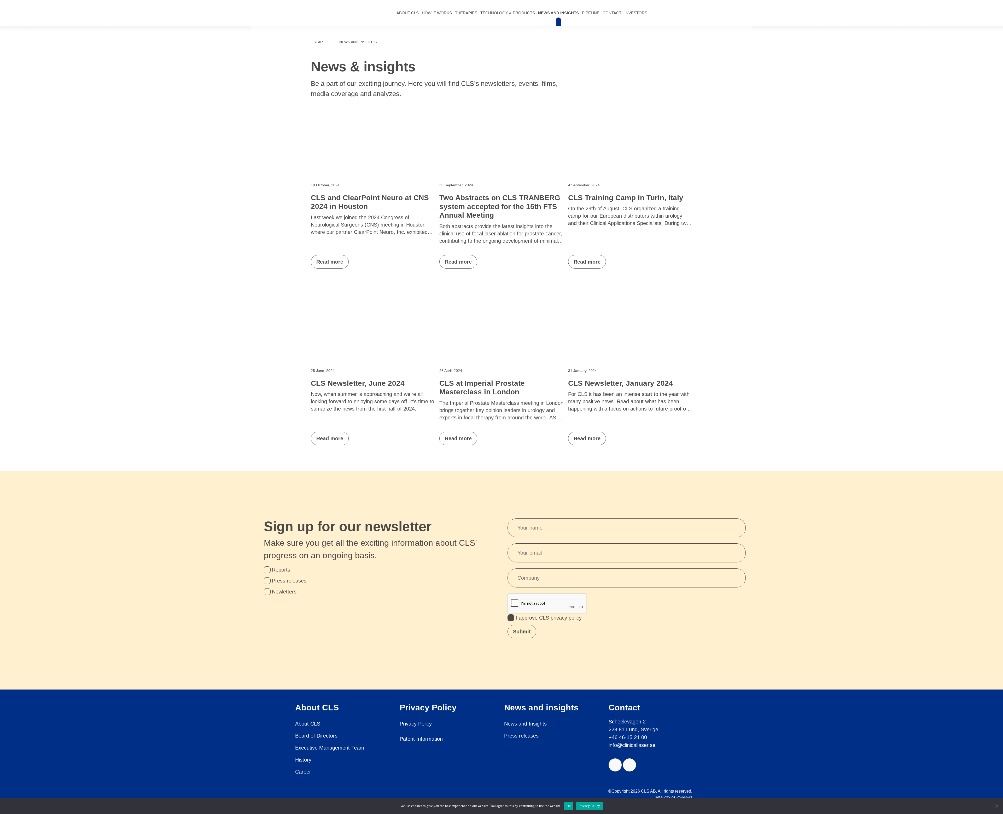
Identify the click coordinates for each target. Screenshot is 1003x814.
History (303, 760)
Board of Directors (316, 736)
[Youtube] (615, 764)
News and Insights (558, 13)
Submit (522, 631)
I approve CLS (549, 618)
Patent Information (421, 739)
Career (303, 772)
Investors (636, 13)
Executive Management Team (329, 748)
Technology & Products (507, 13)
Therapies (466, 13)
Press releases (289, 581)
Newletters (284, 592)
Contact (612, 13)
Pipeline (590, 13)
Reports (281, 570)
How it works (437, 13)
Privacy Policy (416, 724)
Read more (329, 262)
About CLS (407, 13)
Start (319, 42)
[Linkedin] (629, 764)
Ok (569, 806)
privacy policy (566, 618)
